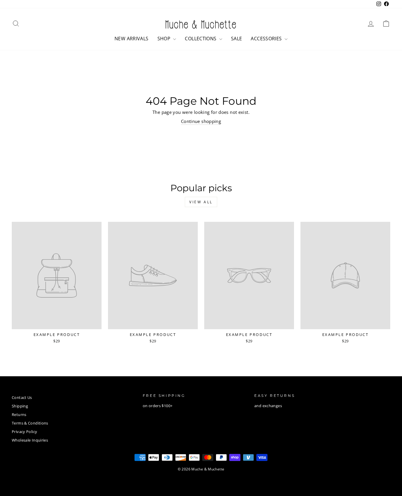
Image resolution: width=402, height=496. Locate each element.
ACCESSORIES (267, 38)
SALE (236, 38)
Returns (19, 414)
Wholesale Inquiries (30, 440)
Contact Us (22, 397)
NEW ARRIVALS (131, 38)
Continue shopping (201, 121)
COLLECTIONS (201, 38)
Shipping (20, 406)
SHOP (164, 38)
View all (201, 201)
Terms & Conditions (30, 423)
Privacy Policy (24, 431)
